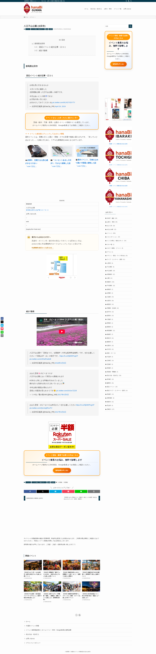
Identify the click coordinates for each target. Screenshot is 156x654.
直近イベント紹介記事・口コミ (52, 47)
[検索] (131, 1)
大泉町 (110, 297)
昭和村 (110, 327)
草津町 (110, 379)
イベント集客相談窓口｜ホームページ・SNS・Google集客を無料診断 (48, 630)
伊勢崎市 (111, 274)
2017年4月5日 (63, 395)
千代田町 (111, 285)
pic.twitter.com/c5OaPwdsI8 (40, 359)
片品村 (110, 356)
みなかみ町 (111, 229)
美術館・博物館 (112, 371)
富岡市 (110, 315)
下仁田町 (110, 267)
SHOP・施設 (112, 218)
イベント (28, 29)
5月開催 (66, 482)
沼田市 (110, 345)
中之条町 (111, 270)
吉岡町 (110, 293)
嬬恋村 (110, 304)
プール (110, 252)
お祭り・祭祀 (112, 222)
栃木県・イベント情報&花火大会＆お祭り (118, 164)
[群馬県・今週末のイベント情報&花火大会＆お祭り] (33, 8)
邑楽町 (110, 394)
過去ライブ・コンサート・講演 (117, 390)
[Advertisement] (62, 184)
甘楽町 (110, 364)
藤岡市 (110, 383)
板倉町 (110, 334)
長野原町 (110, 398)
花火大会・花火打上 (114, 375)
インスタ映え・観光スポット (37, 29)
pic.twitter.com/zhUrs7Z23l (66, 391)
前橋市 (110, 282)
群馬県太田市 (40, 43)
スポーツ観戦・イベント (115, 248)
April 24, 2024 (60, 106)
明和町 (110, 323)
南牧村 (110, 289)
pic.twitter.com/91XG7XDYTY (63, 102)
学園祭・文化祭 (113, 308)
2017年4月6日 (60, 412)
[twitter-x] (126, 1)
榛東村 (110, 341)
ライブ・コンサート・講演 (116, 259)
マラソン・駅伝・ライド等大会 (117, 255)
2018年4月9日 (60, 363)
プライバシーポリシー (33, 643)
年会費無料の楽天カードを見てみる (42, 247)
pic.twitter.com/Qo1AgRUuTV (41, 408)
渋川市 (110, 349)
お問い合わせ (30, 638)
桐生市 (110, 338)
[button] (30, 491)
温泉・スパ (111, 353)
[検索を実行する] (130, 26)
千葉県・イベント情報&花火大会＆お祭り (118, 185)
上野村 (110, 263)
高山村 (110, 405)
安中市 (110, 312)
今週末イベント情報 (32, 626)
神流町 (110, 368)
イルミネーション (113, 237)
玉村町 (110, 360)
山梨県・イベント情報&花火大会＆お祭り (118, 206)
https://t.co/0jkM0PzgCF (68, 356)
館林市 (110, 401)
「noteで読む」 (31, 166)
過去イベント (112, 386)
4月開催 (60, 482)
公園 (47, 29)
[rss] (128, 1)
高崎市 (110, 409)
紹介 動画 (43, 50)
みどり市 (111, 225)
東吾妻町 (111, 330)
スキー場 (110, 244)
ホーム (28, 621)
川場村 (110, 319)
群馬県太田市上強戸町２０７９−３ (37, 210)
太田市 (50, 29)
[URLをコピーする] (94, 491)
